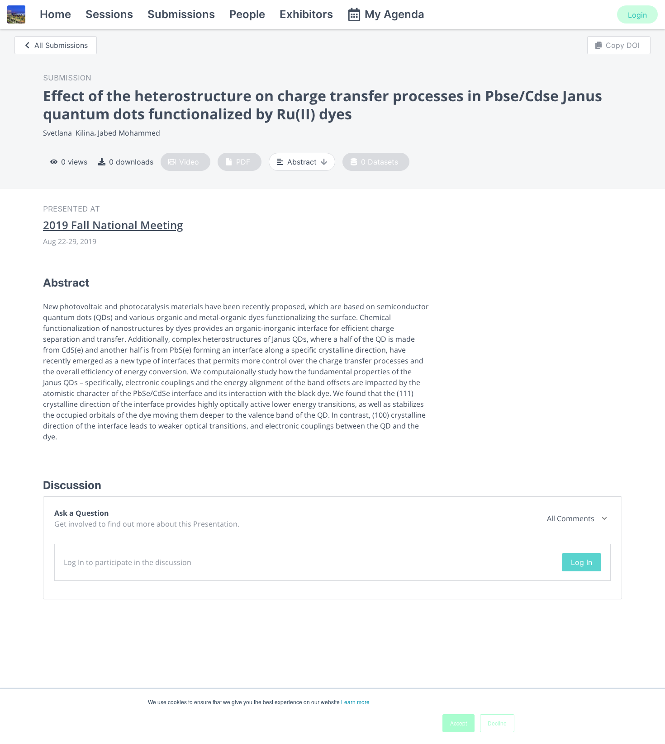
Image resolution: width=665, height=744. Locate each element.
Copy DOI (622, 45)
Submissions (181, 14)
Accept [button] (458, 723)
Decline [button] (497, 723)
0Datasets (379, 161)
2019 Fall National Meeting (113, 225)
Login (637, 14)
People (247, 14)
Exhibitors (306, 14)
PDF (243, 161)
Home (55, 14)
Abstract (302, 161)
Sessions (109, 14)
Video (189, 161)
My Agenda (394, 14)
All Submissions (61, 45)
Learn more (355, 702)
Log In (581, 562)
